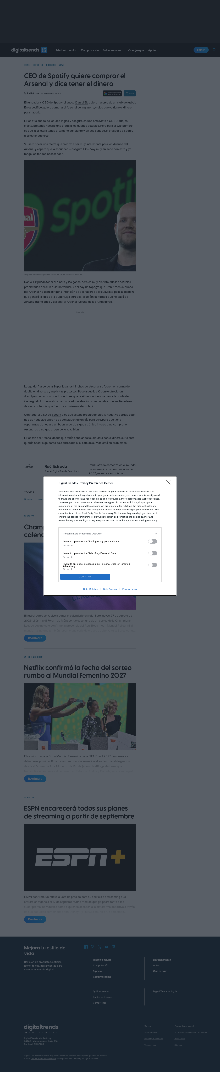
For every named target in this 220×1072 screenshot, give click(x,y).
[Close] (169, 483)
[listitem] (110, 533)
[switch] (152, 541)
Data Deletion (90, 589)
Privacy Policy (129, 589)
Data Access (110, 589)
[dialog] (110, 536)
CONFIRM (85, 576)
